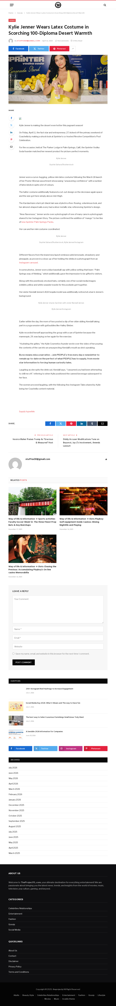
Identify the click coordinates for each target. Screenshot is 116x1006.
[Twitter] (11, 125)
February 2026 (15, 794)
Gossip (12, 20)
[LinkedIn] (11, 132)
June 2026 (13, 773)
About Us (12, 950)
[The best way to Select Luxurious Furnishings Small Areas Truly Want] (16, 720)
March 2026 (14, 789)
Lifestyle (101, 995)
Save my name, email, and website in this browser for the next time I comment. (52, 654)
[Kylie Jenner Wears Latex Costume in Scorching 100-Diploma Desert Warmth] (58, 79)
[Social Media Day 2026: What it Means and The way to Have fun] (16, 706)
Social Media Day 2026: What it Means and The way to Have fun (53, 703)
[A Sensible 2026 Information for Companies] (16, 735)
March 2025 (14, 853)
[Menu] (12, 5)
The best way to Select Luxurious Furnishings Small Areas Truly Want (55, 717)
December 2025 (16, 805)
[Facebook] (11, 118)
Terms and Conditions (18, 972)
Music (56, 999)
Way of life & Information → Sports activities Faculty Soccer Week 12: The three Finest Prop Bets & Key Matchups (32, 522)
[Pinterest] (11, 139)
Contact (12, 956)
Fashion (12, 919)
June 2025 (13, 837)
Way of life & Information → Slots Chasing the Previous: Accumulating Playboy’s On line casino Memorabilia (32, 569)
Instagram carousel (28, 262)
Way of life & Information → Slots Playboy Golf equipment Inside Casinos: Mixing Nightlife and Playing (81, 522)
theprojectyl (58, 989)
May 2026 (13, 778)
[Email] (11, 146)
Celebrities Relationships (20, 908)
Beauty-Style (28, 995)
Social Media (14, 930)
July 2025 (13, 832)
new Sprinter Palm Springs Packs (37, 222)
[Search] (104, 5)
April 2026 (13, 783)
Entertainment (15, 914)
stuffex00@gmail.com (28, 41)
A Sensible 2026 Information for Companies (44, 731)
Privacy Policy (14, 966)
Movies (48, 999)
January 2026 (15, 799)
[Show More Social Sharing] (73, 48)
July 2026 (13, 767)
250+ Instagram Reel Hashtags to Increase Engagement (49, 689)
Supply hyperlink (27, 411)
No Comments (63, 41)
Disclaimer (13, 961)
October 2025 (15, 816)
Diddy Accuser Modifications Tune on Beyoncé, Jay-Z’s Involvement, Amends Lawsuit (81, 443)
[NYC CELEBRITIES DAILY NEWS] (58, 5)
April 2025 (13, 848)
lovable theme (68, 999)
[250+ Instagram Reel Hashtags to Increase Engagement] (16, 692)
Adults (16, 995)
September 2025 (17, 821)
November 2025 (16, 810)
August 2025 (15, 826)
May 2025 (13, 842)
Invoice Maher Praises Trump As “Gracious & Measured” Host (33, 441)
